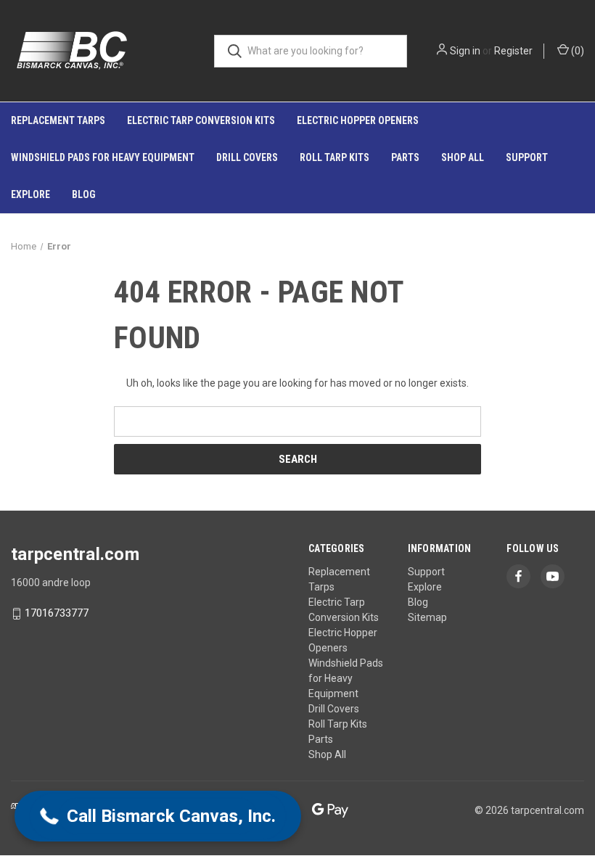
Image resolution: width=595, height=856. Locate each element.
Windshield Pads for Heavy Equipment (102, 157)
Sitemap (427, 617)
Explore (30, 194)
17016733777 (57, 613)
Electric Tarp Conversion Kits (201, 120)
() (576, 51)
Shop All (462, 157)
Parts (405, 157)
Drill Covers (247, 157)
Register (513, 51)
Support (527, 157)
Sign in (465, 51)
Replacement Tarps (58, 120)
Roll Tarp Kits (334, 157)
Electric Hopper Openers (358, 120)
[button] (158, 816)
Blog (84, 194)
